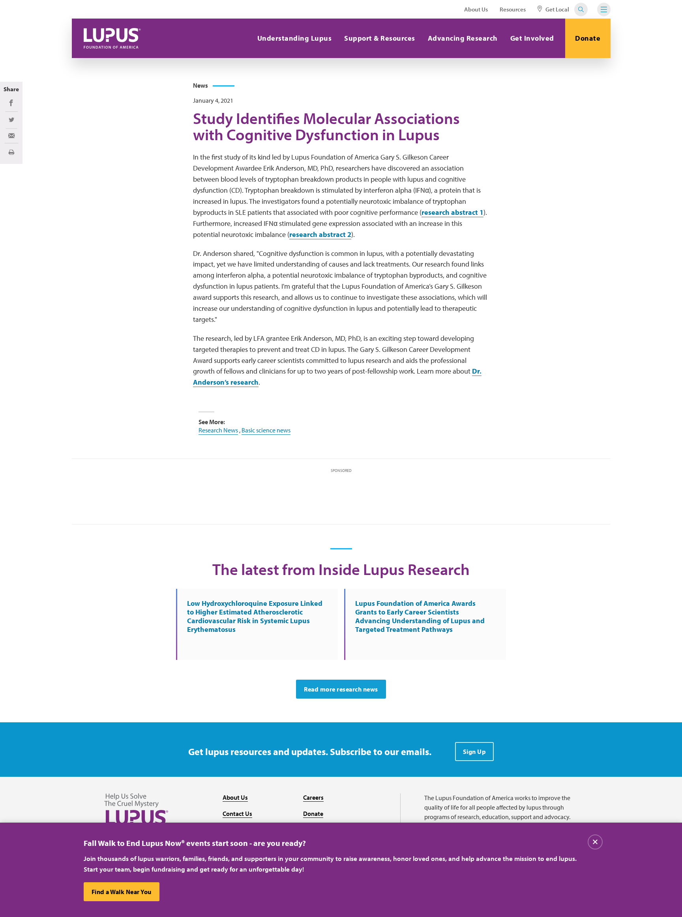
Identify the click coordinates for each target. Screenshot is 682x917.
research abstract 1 (452, 212)
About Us (476, 9)
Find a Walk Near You (122, 892)
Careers (313, 797)
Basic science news (266, 430)
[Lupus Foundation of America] (112, 38)
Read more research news (341, 689)
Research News (218, 430)
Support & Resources (379, 38)
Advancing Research (463, 38)
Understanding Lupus (294, 38)
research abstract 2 (320, 234)
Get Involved (532, 38)
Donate (587, 38)
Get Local (556, 9)
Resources (513, 9)
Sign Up (474, 751)
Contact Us (237, 813)
